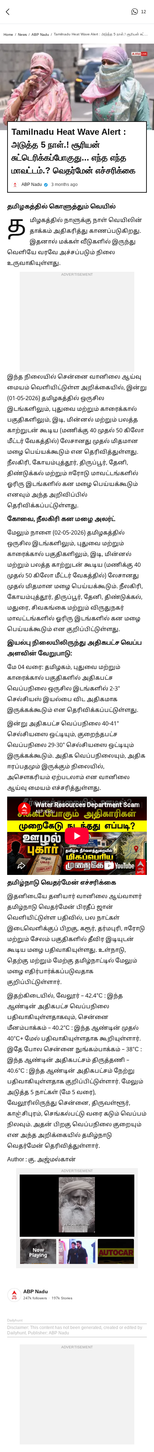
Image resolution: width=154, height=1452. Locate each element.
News (22, 34)
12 (135, 11)
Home (8, 34)
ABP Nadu (40, 34)
